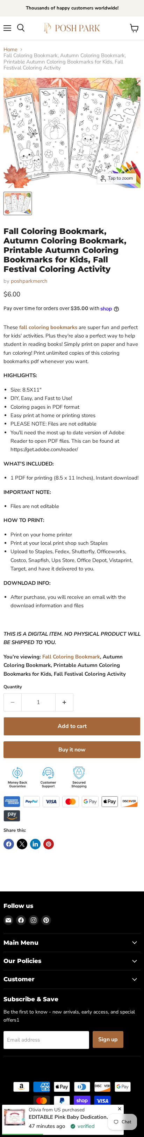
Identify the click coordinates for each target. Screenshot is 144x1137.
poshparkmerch (29, 281)
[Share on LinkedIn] (35, 844)
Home (10, 50)
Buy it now (72, 750)
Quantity (12, 687)
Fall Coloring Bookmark (71, 656)
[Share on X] (22, 844)
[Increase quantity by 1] (64, 702)
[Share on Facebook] (8, 844)
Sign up (108, 1039)
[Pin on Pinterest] (48, 844)
